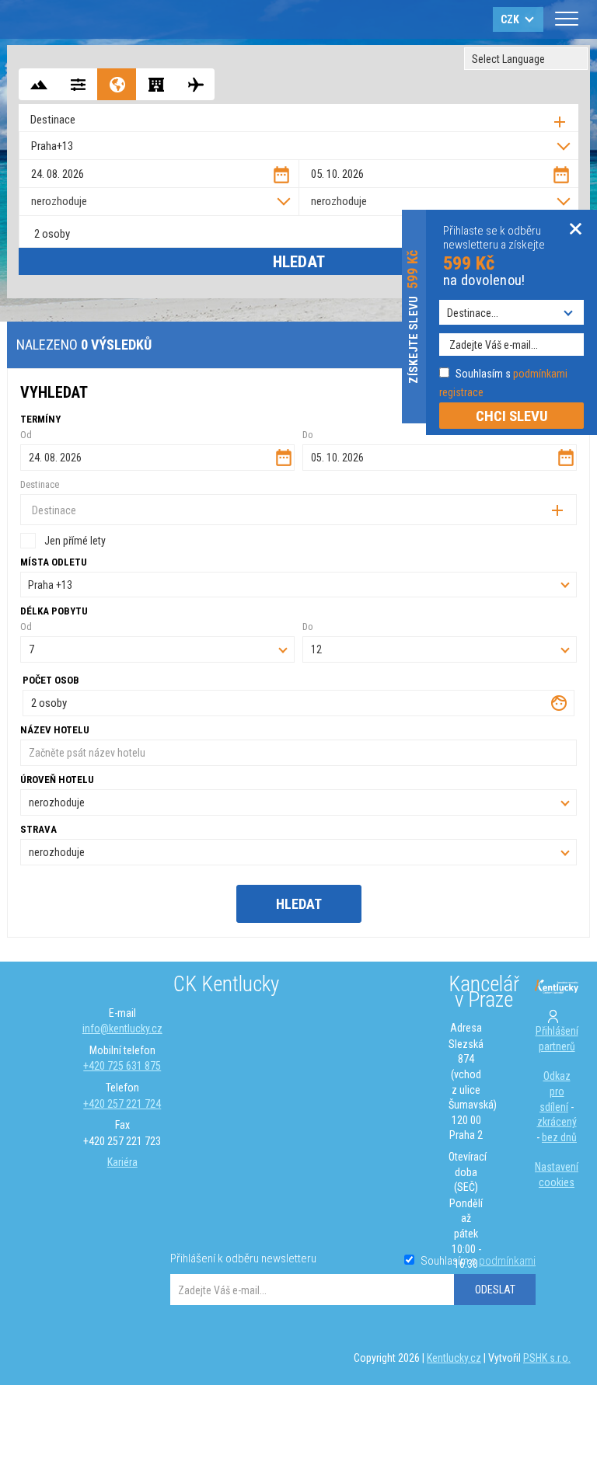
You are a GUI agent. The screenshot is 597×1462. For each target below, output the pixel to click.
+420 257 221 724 (122, 1104)
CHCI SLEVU (512, 416)
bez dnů (559, 1137)
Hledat (299, 261)
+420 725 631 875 (122, 1066)
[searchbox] (302, 120)
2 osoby (52, 234)
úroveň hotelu (57, 779)
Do (307, 626)
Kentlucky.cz (454, 1358)
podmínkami (507, 1261)
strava (38, 829)
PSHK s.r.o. (547, 1358)
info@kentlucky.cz (122, 1028)
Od (26, 434)
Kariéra (122, 1162)
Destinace (39, 484)
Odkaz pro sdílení (555, 1091)
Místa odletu (53, 562)
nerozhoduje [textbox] (59, 201)
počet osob (51, 680)
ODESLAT (495, 1289)
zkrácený (557, 1122)
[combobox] (298, 117)
